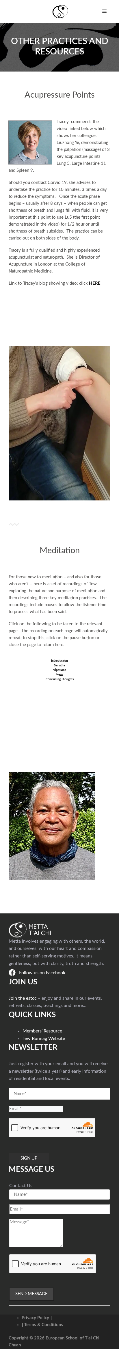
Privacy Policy (35, 1318)
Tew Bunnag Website (44, 1038)
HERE (95, 283)
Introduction (59, 660)
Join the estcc (23, 998)
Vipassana (59, 670)
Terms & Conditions (43, 1325)
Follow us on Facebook (42, 972)
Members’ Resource (42, 1031)
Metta (59, 674)
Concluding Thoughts (60, 679)
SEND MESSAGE (31, 1294)
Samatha (59, 665)
